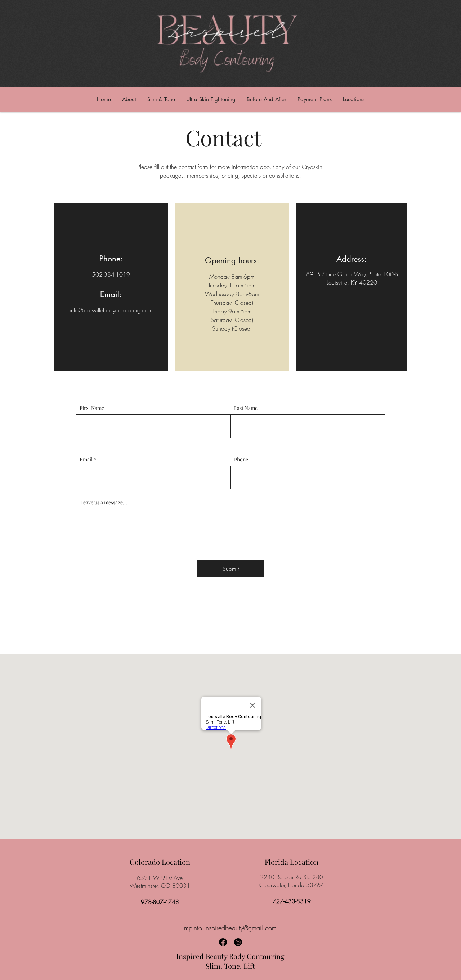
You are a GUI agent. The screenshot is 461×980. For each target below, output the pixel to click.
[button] (389, 386)
